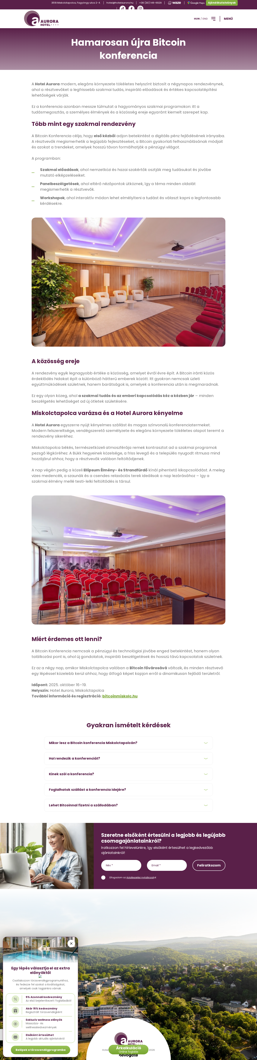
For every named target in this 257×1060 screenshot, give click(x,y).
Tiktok (123, 9)
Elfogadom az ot (132, 877)
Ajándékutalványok (221, 3)
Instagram (140, 9)
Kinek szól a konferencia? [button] (71, 774)
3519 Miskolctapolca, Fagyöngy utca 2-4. (76, 3)
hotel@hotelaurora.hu (119, 3)
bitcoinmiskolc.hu (120, 696)
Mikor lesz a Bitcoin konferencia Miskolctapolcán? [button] (93, 742)
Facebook (131, 9)
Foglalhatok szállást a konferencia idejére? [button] (87, 789)
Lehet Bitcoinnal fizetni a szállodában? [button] (83, 805)
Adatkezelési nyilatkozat (140, 877)
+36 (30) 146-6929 (150, 3)
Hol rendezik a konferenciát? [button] (74, 758)
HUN (197, 18)
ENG (205, 18)
